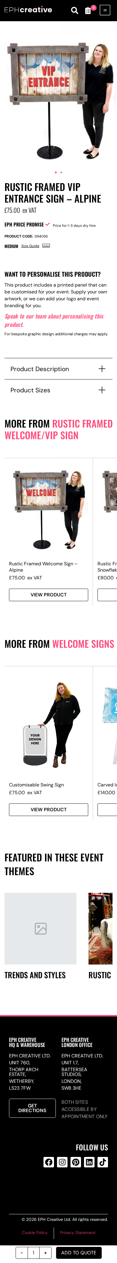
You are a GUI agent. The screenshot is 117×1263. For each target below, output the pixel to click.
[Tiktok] (103, 1162)
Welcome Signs (83, 643)
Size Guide (30, 246)
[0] (88, 10)
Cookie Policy (35, 1232)
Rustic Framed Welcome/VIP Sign (58, 429)
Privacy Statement (77, 1232)
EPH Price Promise (24, 224)
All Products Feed (61, 1186)
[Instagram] (62, 1162)
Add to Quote (79, 1253)
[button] (56, 172)
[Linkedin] (89, 1162)
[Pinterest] (75, 1162)
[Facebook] (49, 1162)
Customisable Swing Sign (36, 785)
